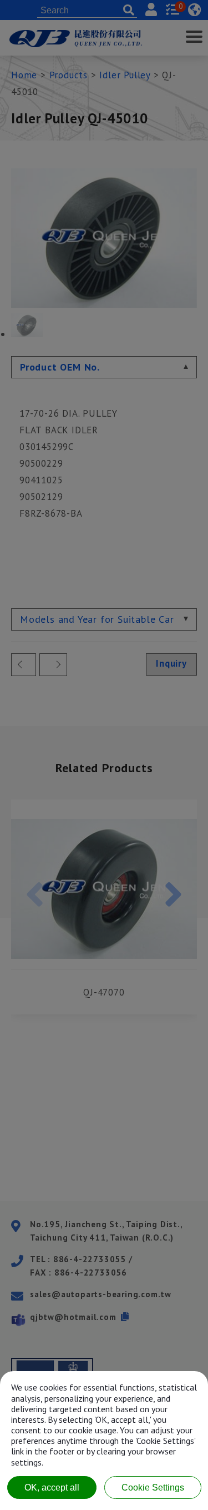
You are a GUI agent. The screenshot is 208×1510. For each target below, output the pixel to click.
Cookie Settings (152, 1487)
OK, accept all (51, 1487)
